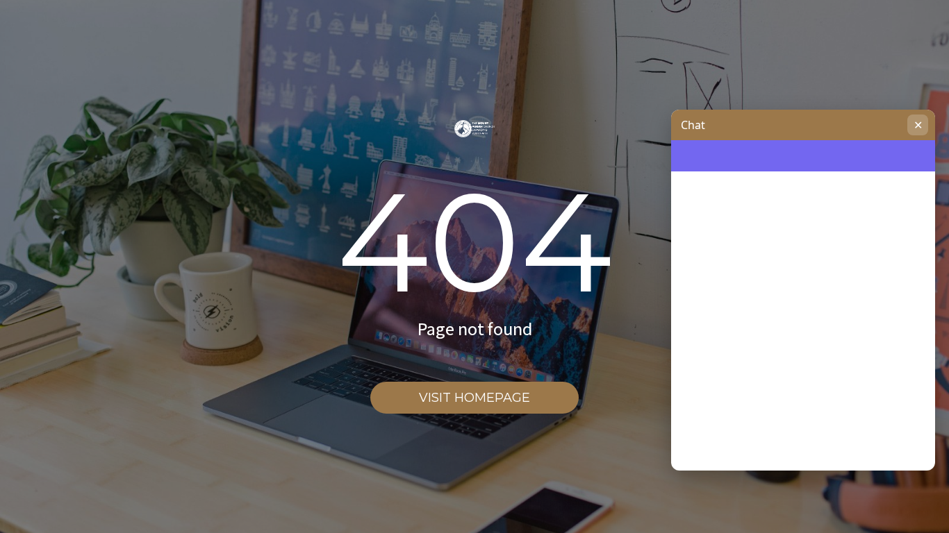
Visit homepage (474, 397)
